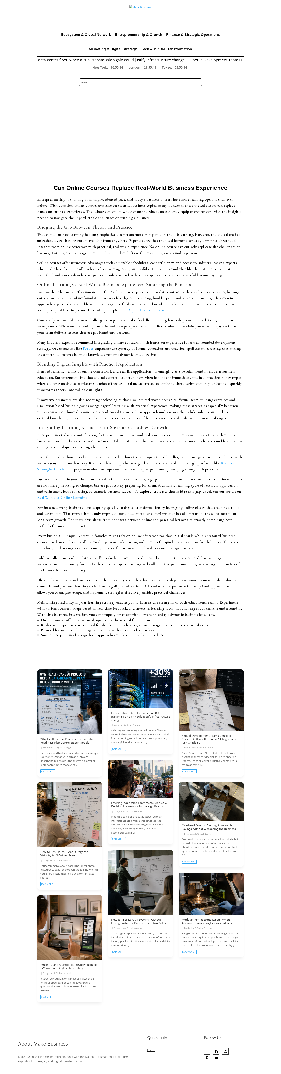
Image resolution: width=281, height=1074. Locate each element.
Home (151, 1050)
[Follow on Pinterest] (207, 1058)
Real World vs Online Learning (62, 497)
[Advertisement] (140, 115)
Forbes (88, 348)
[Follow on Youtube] (216, 1058)
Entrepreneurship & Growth (138, 35)
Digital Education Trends (148, 310)
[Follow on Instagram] (225, 1051)
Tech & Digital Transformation (166, 49)
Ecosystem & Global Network (86, 35)
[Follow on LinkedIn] (216, 1051)
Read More (47, 771)
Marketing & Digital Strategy (113, 49)
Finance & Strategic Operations (193, 35)
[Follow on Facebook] (207, 1051)
